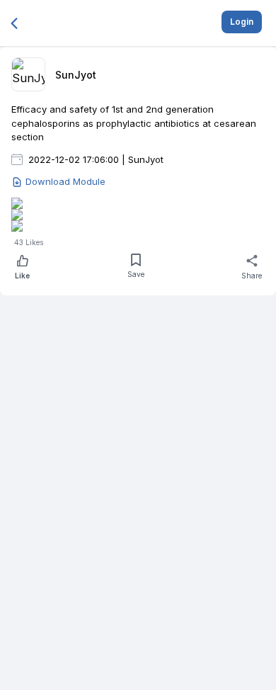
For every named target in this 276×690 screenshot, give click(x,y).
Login (241, 21)
